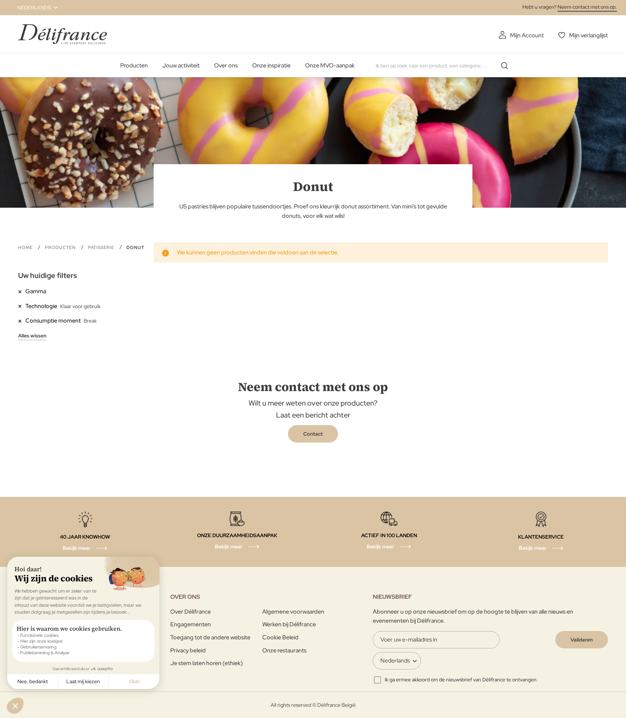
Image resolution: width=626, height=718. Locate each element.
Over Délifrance (190, 611)
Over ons (226, 65)
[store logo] (62, 34)
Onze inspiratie (271, 65)
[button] (33, 7)
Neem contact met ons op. (587, 7)
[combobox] (444, 65)
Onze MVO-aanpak (330, 65)
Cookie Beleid (280, 637)
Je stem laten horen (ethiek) (206, 663)
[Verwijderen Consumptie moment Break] (21, 320)
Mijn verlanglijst (588, 35)
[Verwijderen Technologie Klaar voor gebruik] (21, 306)
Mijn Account (527, 35)
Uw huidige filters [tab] (47, 275)
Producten (134, 65)
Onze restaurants (284, 650)
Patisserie (102, 247)
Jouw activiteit (181, 65)
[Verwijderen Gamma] (21, 291)
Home (26, 247)
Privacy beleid (188, 650)
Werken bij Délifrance (289, 624)
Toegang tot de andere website (210, 637)
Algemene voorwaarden (293, 611)
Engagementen (190, 624)
